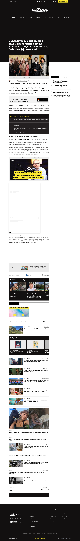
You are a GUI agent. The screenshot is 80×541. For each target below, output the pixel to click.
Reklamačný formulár (41, 533)
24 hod (65, 77)
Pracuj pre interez (13, 1)
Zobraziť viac (29, 495)
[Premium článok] (12, 409)
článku (20, 105)
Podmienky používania (17, 530)
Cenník (32, 516)
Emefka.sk (64, 519)
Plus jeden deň (24, 139)
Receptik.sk (53, 516)
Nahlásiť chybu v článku (14, 275)
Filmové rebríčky (45, 368)
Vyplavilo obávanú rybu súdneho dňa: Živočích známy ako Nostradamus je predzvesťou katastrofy (61, 81)
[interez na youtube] (20, 518)
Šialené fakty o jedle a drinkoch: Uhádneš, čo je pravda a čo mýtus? (39, 309)
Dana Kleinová (13, 80)
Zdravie (47, 444)
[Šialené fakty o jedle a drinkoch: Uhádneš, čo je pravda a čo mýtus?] (19, 311)
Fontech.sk (53, 521)
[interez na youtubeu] (44, 1)
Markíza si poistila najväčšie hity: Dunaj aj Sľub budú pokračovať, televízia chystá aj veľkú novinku (31, 120)
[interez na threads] (13, 518)
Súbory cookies (34, 521)
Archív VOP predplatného (62, 530)
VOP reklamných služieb (42, 530)
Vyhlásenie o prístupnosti (52, 533)
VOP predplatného (52, 530)
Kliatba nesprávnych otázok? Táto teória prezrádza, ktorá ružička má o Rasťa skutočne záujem (38, 267)
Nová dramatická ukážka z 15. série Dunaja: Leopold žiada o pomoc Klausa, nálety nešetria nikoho (30, 124)
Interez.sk (52, 513)
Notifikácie (33, 526)
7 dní (69, 77)
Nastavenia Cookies (35, 524)
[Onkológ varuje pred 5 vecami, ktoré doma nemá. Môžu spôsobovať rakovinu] (16, 447)
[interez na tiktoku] (37, 1)
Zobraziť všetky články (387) (19, 132)
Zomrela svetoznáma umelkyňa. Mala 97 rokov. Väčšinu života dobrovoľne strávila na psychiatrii (61, 96)
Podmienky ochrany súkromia (29, 530)
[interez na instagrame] (18, 518)
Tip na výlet (46, 326)
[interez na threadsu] (42, 1)
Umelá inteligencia (45, 487)
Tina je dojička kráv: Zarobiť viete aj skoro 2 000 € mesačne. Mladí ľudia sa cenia (18, 295)
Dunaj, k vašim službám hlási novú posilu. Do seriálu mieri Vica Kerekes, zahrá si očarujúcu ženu (30, 129)
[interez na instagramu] (40, 1)
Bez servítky (46, 470)
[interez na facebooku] (35, 1)
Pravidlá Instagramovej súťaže (29, 533)
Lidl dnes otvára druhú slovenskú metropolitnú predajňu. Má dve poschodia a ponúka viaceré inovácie (61, 87)
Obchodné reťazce (45, 378)
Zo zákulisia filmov (45, 358)
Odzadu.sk (64, 516)
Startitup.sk (65, 513)
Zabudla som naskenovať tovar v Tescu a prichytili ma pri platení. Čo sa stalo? (61, 92)
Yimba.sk (52, 519)
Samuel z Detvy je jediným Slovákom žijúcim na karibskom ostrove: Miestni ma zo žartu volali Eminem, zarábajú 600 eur (35, 295)
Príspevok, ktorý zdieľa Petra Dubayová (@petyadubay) (20, 229)
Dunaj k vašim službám (22, 80)
